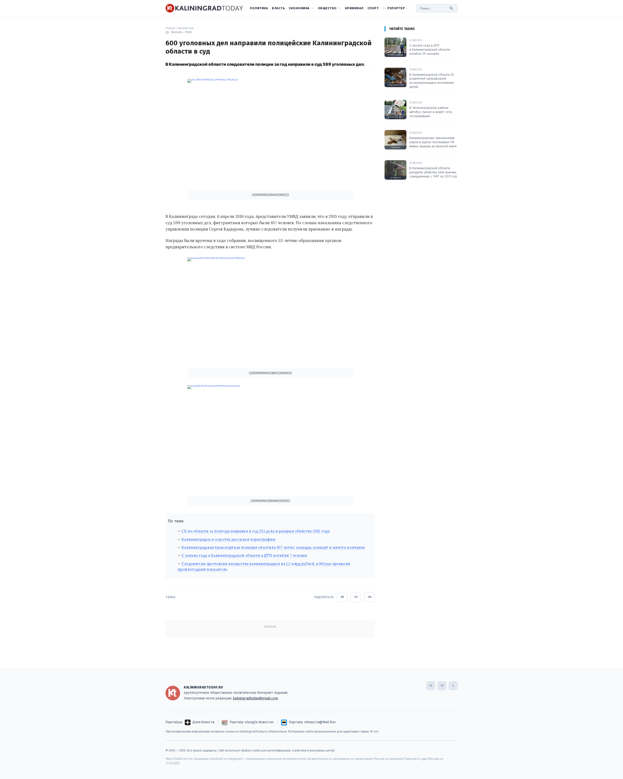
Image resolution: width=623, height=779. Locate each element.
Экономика (299, 8)
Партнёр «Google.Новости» (251, 722)
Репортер (396, 8)
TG (356, 597)
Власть (278, 8)
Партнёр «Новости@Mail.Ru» (312, 722)
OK (369, 597)
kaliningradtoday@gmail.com (255, 698)
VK (342, 597)
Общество (327, 8)
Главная (170, 28)
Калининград (186, 28)
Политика (259, 8)
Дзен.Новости (203, 722)
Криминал (354, 8)
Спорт (373, 8)
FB (442, 685)
